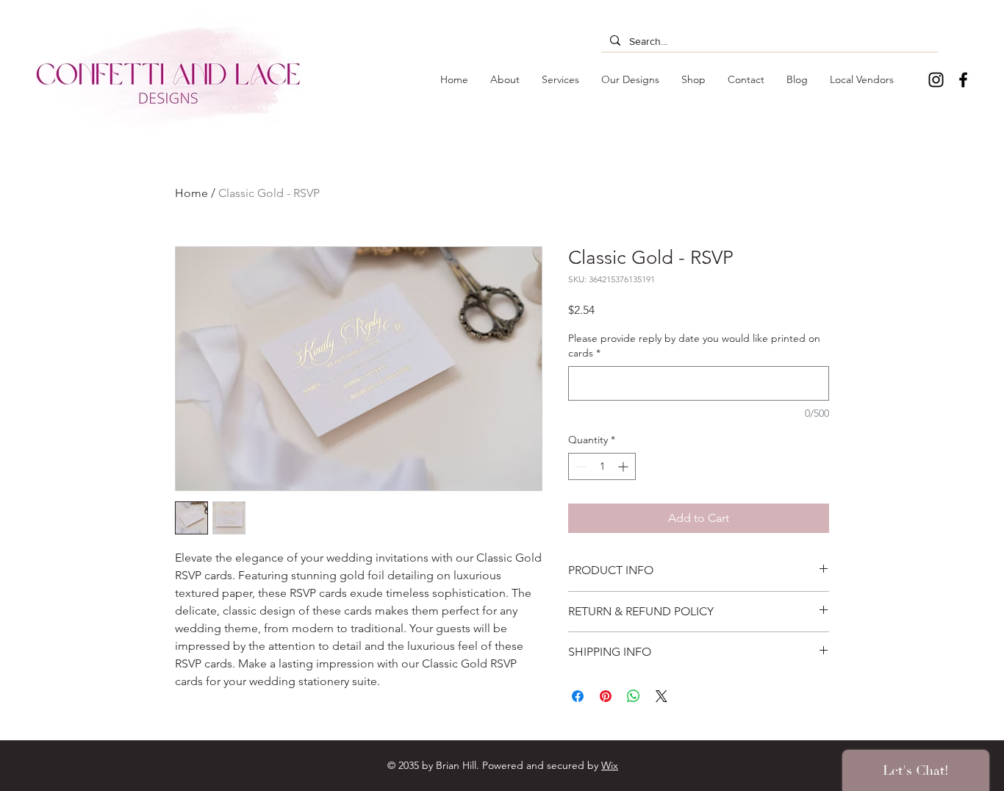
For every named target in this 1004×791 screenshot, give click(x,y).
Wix (609, 765)
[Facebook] (963, 80)
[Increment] (624, 466)
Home (191, 193)
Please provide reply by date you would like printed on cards (694, 345)
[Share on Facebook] (578, 696)
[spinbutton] (602, 466)
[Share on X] (661, 696)
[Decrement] (579, 466)
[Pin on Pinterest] (605, 696)
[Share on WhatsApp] (633, 696)
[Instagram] (936, 80)
